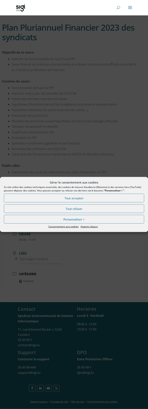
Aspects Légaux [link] (89, 226)
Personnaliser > (74, 219)
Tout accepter (74, 198)
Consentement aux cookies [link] (63, 226)
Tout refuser (74, 209)
